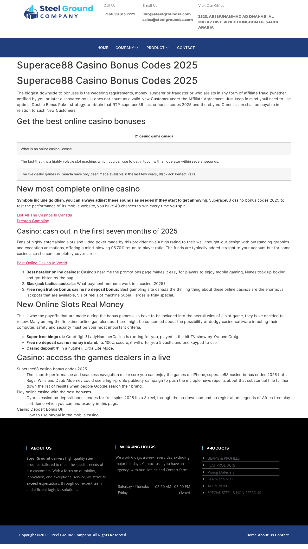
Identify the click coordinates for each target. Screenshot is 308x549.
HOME (102, 47)
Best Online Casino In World (42, 262)
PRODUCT (156, 47)
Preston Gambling (33, 220)
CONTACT (186, 47)
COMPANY (125, 47)
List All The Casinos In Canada (44, 215)
